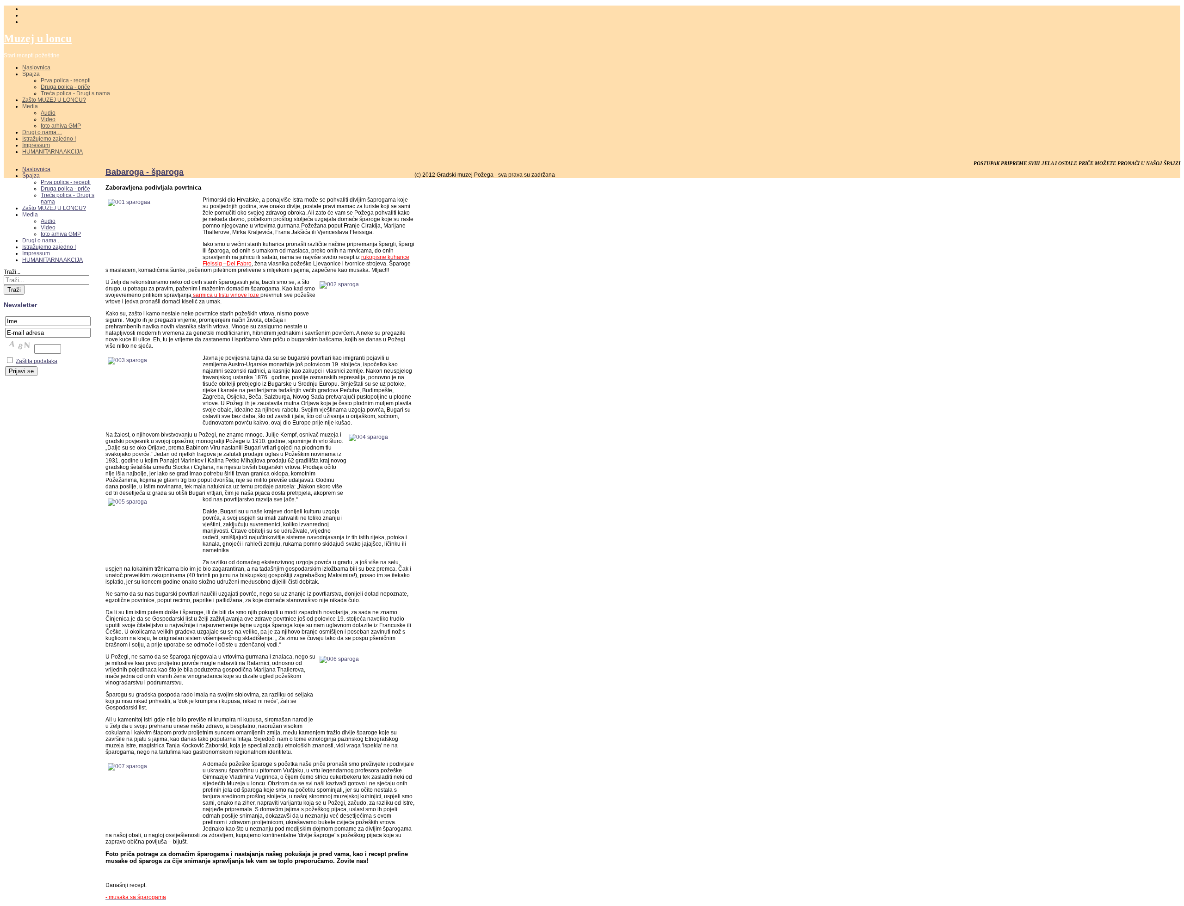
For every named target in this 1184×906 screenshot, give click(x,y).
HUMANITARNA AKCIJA (52, 151)
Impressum (36, 145)
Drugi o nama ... (42, 132)
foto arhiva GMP (61, 126)
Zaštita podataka (36, 361)
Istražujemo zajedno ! (49, 139)
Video (48, 119)
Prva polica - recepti (66, 80)
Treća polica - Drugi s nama (75, 93)
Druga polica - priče (65, 87)
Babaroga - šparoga (144, 172)
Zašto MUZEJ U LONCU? (54, 100)
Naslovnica (36, 67)
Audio (48, 113)
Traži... (12, 272)
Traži (14, 289)
